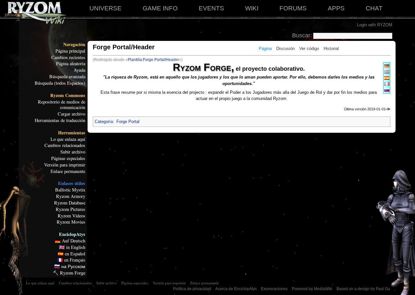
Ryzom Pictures (70, 209)
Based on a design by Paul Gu (363, 289)
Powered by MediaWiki (312, 289)
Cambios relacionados (64, 145)
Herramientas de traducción (60, 120)
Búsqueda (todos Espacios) (60, 83)
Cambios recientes (68, 57)
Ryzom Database (69, 203)
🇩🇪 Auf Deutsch (70, 241)
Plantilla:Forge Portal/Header (153, 59)
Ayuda (79, 70)
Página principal (70, 51)
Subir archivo (72, 152)
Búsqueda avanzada (67, 77)
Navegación (74, 44)
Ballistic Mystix (70, 190)
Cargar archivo (71, 114)
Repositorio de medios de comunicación (61, 105)
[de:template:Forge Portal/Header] (386, 65)
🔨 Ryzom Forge (69, 273)
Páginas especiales (68, 158)
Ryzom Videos (71, 216)
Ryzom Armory (70, 196)
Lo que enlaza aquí (68, 139)
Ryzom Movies (71, 222)
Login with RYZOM (374, 24)
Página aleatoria (70, 64)
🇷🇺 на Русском (69, 266)
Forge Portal (127, 121)
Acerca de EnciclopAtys (236, 289)
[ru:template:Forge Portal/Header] (386, 89)
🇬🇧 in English (72, 247)
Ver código (309, 48)
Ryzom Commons (67, 95)
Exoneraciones (274, 289)
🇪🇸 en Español (71, 254)
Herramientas (71, 133)
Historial (331, 48)
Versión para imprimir (64, 165)
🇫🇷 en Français (71, 260)
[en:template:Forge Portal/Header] (386, 71)
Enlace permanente (68, 171)
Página (265, 48)
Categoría (104, 121)
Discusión (285, 48)
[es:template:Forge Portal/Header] (386, 77)
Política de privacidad (192, 289)
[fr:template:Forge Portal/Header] (386, 83)
